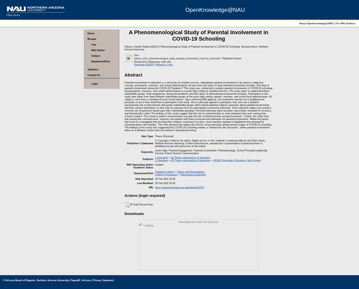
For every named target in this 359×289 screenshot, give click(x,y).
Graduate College (164, 171)
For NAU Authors (345, 23)
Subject (95, 55)
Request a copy (164, 64)
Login (94, 83)
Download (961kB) (144, 64)
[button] (127, 204)
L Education (161, 157)
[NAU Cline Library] (35, 18)
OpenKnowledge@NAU (215, 10)
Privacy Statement (103, 280)
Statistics (93, 69)
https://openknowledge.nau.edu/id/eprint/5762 (179, 187)
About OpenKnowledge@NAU (316, 23)
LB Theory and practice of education (190, 157)
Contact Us (94, 75)
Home (91, 33)
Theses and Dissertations (190, 171)
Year (93, 44)
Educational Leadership (193, 174)
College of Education (166, 174)
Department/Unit (100, 61)
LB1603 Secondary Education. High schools (237, 160)
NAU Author (98, 50)
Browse (92, 39)
